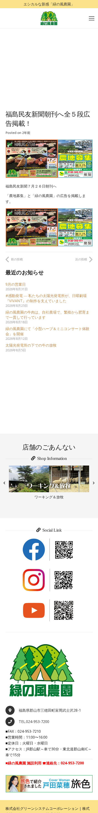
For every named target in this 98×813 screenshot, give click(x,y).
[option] (49, 483)
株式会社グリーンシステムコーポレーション (41, 808)
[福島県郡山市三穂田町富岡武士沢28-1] (12, 710)
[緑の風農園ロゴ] (49, 18)
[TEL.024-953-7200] (12, 721)
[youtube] (49, 610)
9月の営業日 (15, 284)
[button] (4, 483)
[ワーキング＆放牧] (49, 479)
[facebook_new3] (49, 549)
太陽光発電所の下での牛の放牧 (31, 345)
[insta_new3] (49, 580)
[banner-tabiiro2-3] (49, 783)
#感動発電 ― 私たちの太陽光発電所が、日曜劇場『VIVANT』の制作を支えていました (46, 298)
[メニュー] (91, 18)
